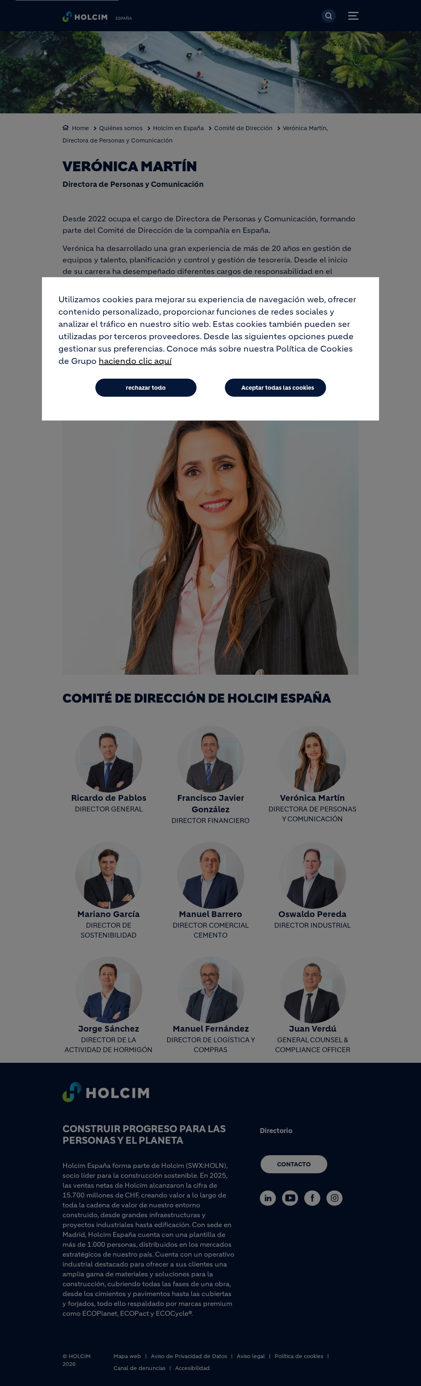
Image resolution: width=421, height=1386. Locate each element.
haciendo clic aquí (135, 361)
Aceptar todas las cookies (277, 387)
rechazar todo (146, 387)
